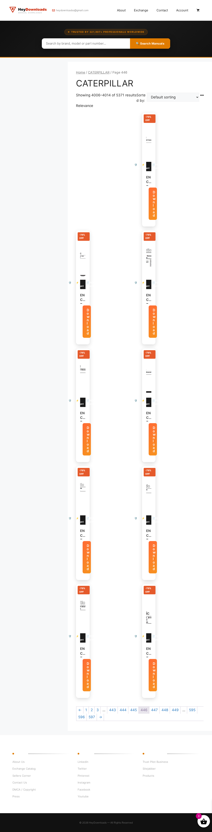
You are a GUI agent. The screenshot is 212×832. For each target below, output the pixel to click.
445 (133, 710)
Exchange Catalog (24, 768)
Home (80, 72)
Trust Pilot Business (155, 761)
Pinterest (83, 775)
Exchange (141, 10)
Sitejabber (149, 768)
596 (81, 717)
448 (164, 710)
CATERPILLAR (99, 72)
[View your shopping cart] (198, 10)
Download (154, 203)
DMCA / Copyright (24, 789)
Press (16, 796)
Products (148, 775)
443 (112, 710)
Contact (162, 10)
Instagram (84, 782)
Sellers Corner (21, 775)
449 (175, 710)
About (121, 10)
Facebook (84, 789)
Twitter (82, 768)
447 (154, 710)
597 (92, 717)
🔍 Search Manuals (150, 43)
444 (123, 710)
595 (192, 710)
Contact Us (19, 782)
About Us (18, 761)
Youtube (83, 796)
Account (182, 10)
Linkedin (83, 761)
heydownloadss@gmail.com (72, 10)
